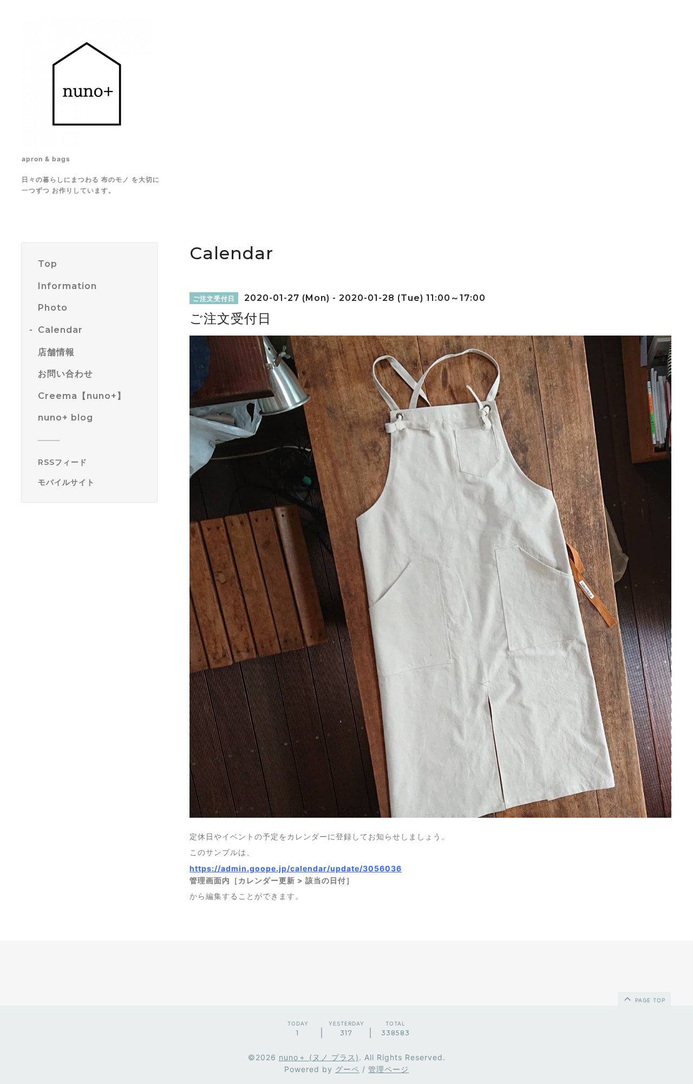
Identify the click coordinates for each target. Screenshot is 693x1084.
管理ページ (388, 1069)
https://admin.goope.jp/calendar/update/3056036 (295, 868)
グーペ (347, 1069)
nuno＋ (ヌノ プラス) (319, 1057)
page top (649, 1000)
